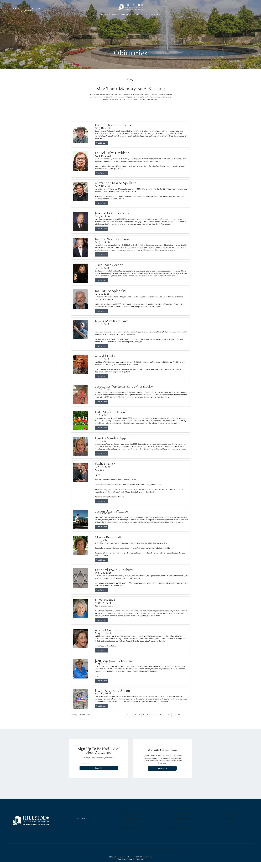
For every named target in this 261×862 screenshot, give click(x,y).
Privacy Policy (121, 859)
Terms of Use (131, 859)
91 (184, 715)
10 (169, 715)
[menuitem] (110, 14)
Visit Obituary (101, 143)
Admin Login (140, 859)
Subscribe (98, 768)
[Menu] (247, 9)
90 (179, 715)
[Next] (188, 715)
